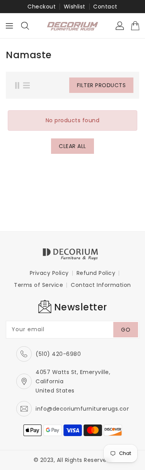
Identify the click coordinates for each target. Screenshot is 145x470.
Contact (105, 6)
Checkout (41, 6)
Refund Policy (96, 273)
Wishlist (74, 6)
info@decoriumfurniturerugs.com (84, 409)
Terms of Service (38, 285)
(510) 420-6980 (58, 354)
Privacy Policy (49, 273)
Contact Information (101, 285)
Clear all (72, 146)
